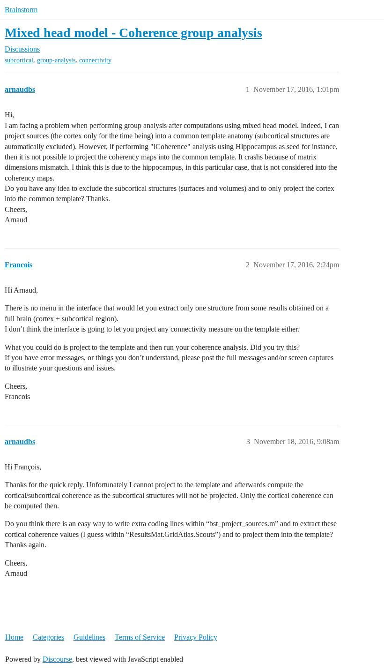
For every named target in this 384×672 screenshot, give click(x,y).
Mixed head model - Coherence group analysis (133, 32)
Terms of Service (140, 637)
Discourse (57, 659)
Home (14, 637)
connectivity (95, 60)
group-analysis (56, 60)
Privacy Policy (195, 637)
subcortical (19, 60)
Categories (48, 637)
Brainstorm (21, 10)
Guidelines (89, 637)
